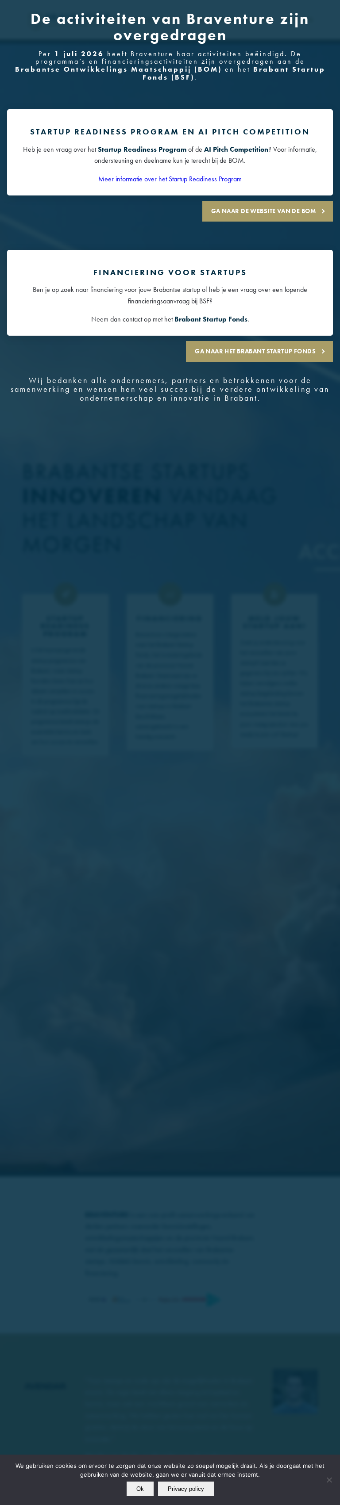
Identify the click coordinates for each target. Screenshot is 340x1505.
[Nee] (329, 1479)
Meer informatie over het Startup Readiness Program (170, 179)
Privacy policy (186, 1489)
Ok (140, 1489)
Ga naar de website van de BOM (263, 211)
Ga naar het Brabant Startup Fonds (255, 351)
